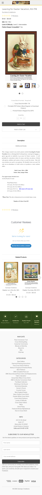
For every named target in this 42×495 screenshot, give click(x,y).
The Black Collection (21, 382)
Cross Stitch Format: (21, 100)
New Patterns (21, 369)
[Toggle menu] (2, 2)
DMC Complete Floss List (21, 372)
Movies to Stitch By (21, 346)
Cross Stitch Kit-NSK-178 (22, 103)
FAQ (21, 350)
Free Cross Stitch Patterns (21, 365)
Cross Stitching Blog (21, 342)
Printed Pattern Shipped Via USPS (23, 111)
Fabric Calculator (21, 376)
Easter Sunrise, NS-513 (31, 290)
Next (38, 86)
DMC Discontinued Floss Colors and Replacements (21, 374)
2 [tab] (22, 93)
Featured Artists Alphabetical (21, 409)
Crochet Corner (21, 390)
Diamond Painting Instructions (21, 363)
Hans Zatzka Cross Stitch (21, 394)
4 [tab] (25, 297)
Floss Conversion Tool (21, 340)
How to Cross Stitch (21, 411)
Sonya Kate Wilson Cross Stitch (21, 378)
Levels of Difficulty (21, 400)
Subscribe (21, 461)
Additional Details (21, 146)
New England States (21, 392)
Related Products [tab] (21, 257)
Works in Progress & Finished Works (21, 367)
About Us (21, 348)
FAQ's (21, 404)
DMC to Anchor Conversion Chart (21, 380)
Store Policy (21, 406)
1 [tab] (19, 93)
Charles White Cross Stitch (21, 396)
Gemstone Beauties (21, 386)
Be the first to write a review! (21, 246)
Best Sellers (21, 361)
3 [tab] (22, 297)
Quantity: (21, 115)
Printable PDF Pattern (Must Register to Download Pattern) (23, 107)
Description (21, 140)
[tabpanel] (8, 85)
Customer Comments (21, 344)
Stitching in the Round (21, 384)
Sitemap (21, 352)
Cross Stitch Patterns (21, 398)
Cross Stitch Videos (21, 402)
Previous (3, 86)
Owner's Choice (21, 388)
